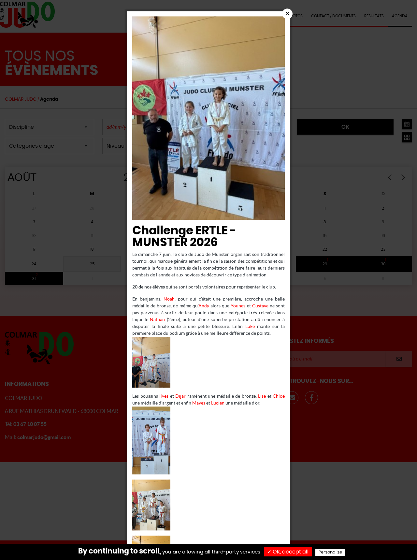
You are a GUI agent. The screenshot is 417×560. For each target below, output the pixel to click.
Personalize (330, 552)
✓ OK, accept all (288, 551)
